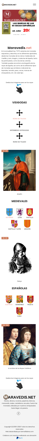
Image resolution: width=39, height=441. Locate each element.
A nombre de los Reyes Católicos (19, 368)
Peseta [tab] (30, 304)
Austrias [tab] (9, 304)
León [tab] (20, 217)
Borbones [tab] (20, 304)
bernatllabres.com (27, 432)
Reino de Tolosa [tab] (19, 118)
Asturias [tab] (9, 217)
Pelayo (19, 281)
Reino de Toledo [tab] (19, 142)
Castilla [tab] (29, 217)
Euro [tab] (20, 316)
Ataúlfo (19, 194)
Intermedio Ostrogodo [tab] (19, 130)
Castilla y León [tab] (14, 229)
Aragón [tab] (27, 229)
